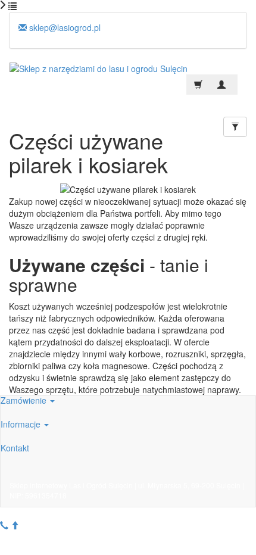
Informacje (22, 424)
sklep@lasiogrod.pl (64, 27)
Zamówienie (25, 400)
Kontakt (15, 448)
